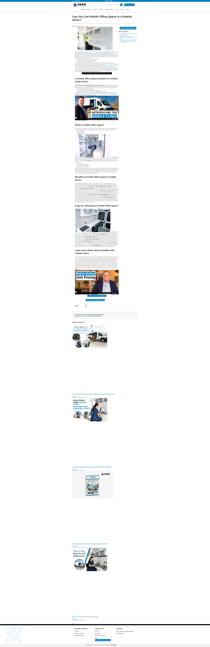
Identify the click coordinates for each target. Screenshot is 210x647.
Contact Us (76, 631)
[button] (100, 304)
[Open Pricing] (103, 9)
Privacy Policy (114, 645)
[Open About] (124, 9)
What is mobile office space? (126, 36)
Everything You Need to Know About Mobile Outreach (90, 543)
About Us (97, 631)
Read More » (74, 396)
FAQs (96, 637)
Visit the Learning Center (79, 635)
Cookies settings (30, 642)
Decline (47, 642)
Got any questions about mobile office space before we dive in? (97, 72)
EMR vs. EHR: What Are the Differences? (85, 616)
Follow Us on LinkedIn (79, 633)
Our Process (97, 633)
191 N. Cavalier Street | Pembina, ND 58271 (124, 631)
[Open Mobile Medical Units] (90, 9)
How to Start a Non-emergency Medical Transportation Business (93, 394)
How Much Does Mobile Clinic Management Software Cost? (91, 467)
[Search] (121, 5)
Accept (38, 642)
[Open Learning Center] (113, 9)
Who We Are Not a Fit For (100, 635)
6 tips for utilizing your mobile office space (128, 39)
